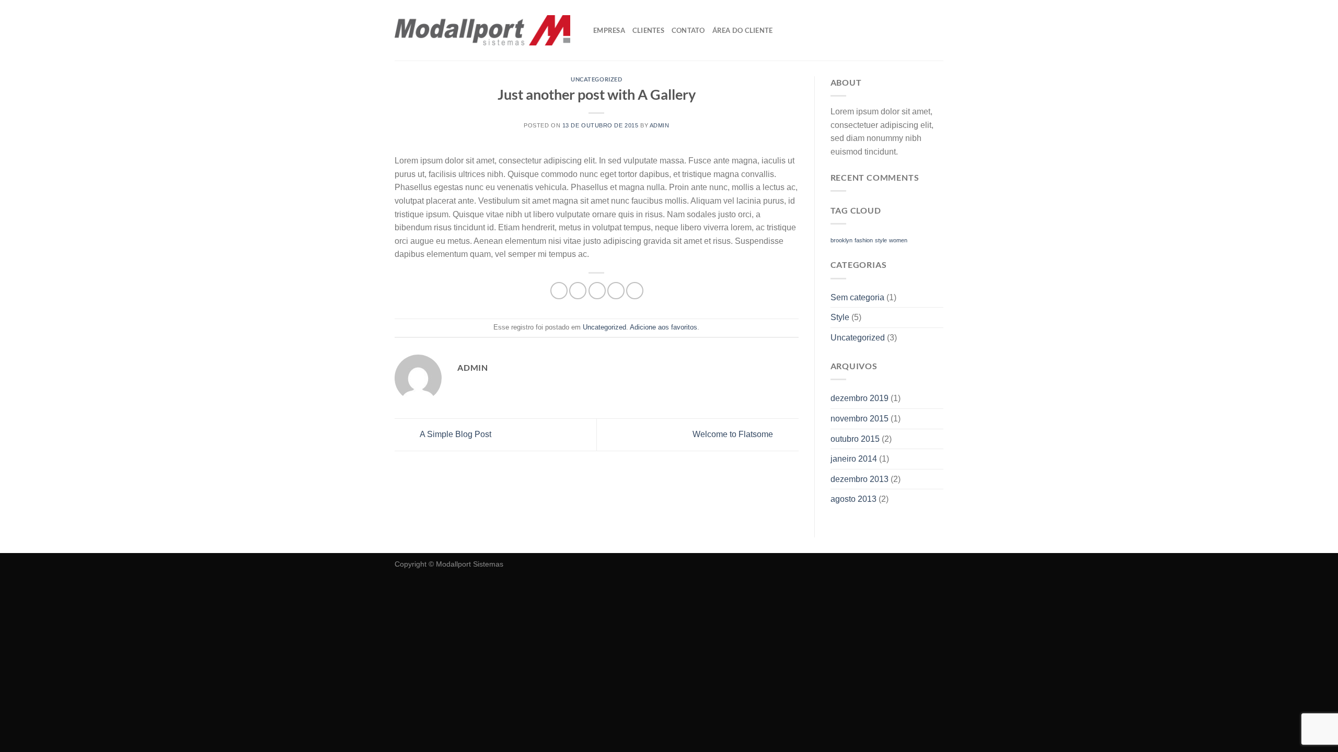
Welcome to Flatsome (734, 434)
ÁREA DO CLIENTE (742, 30)
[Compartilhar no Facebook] (559, 290)
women (898, 240)
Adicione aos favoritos (663, 327)
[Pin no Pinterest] (616, 290)
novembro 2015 (860, 418)
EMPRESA (609, 30)
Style (840, 317)
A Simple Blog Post (454, 434)
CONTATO (688, 30)
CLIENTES (648, 30)
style (881, 240)
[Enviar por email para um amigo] (597, 290)
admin (660, 125)
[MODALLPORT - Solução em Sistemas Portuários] (482, 30)
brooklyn (841, 240)
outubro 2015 (855, 438)
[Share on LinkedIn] (634, 290)
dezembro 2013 (860, 479)
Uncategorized (596, 79)
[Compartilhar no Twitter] (577, 290)
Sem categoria (857, 297)
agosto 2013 (853, 499)
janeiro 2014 (854, 458)
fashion (864, 240)
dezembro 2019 (860, 398)
